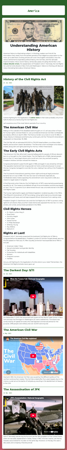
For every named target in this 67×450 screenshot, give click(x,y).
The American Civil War (20, 329)
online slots (35, 118)
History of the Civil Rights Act (24, 79)
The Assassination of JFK (21, 389)
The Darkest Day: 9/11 (18, 270)
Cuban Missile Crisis (11, 64)
